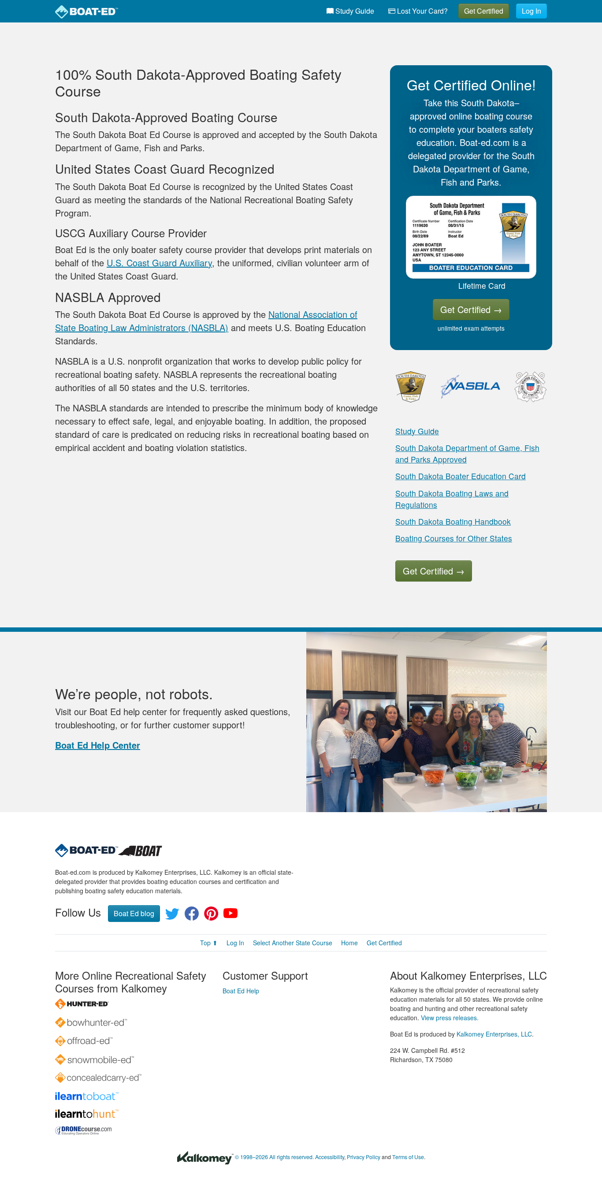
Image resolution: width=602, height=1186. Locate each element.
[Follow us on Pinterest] (211, 916)
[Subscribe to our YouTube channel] (230, 916)
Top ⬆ (209, 942)
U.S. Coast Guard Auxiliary (159, 262)
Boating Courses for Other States (453, 538)
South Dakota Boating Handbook (453, 521)
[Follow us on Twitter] (172, 916)
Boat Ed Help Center (97, 744)
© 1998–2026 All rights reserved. (274, 1157)
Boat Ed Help (241, 990)
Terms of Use (408, 1157)
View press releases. (450, 1017)
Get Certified (483, 11)
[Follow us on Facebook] (192, 916)
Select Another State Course (292, 942)
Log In (531, 11)
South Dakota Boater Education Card (460, 475)
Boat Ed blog (134, 913)
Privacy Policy (363, 1157)
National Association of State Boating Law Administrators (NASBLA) (206, 321)
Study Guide (354, 11)
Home (349, 942)
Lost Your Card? (421, 11)
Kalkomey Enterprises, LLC (494, 1033)
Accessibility (329, 1157)
